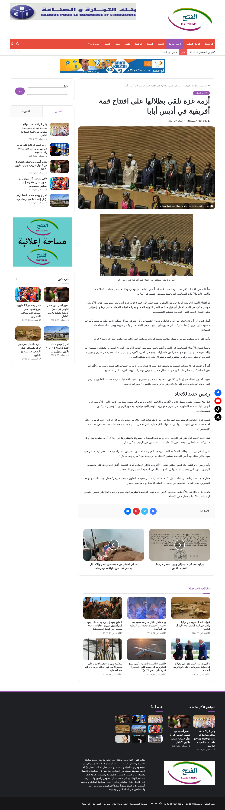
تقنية (127, 43)
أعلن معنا (86, 803)
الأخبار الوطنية (193, 43)
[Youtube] (217, 400)
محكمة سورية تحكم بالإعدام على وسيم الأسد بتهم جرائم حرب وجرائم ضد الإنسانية (103, 667)
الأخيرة (26, 111)
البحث (66, 85)
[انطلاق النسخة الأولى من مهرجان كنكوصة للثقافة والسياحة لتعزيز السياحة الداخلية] (155, 739)
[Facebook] (217, 392)
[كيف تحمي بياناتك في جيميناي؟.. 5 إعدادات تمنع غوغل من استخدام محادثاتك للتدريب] (138, 739)
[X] (217, 417)
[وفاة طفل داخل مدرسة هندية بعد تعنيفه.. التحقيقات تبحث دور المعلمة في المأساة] (146, 608)
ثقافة (117, 43)
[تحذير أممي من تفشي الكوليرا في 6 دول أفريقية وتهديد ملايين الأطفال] (59, 166)
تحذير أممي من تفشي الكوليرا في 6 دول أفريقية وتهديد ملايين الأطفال (31, 165)
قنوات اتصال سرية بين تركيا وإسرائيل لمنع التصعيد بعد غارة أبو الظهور (192, 625)
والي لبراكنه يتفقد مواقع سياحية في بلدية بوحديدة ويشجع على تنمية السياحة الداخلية (204, 738)
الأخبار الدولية (175, 43)
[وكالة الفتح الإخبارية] (189, 19)
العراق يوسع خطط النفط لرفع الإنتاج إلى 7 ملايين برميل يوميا (57, 347)
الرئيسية (209, 43)
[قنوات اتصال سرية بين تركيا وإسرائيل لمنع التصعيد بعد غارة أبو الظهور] (190, 608)
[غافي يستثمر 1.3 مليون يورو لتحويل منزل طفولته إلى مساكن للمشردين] (59, 183)
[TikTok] (217, 409)
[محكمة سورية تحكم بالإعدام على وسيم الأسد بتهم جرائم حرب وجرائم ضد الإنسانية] (102, 649)
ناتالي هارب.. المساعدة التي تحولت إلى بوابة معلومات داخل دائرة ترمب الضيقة (191, 667)
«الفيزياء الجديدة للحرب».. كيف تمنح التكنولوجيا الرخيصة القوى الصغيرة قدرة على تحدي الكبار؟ (147, 667)
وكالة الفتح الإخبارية (198, 120)
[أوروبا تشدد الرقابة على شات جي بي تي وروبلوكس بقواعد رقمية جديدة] (59, 149)
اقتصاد (161, 43)
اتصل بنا (97, 803)
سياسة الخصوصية (138, 803)
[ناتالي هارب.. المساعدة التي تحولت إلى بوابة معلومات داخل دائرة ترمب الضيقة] (190, 649)
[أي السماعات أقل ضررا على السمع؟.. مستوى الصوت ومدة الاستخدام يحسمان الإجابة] (122, 739)
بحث (20, 91)
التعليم (107, 43)
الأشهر (58, 111)
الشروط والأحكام (120, 803)
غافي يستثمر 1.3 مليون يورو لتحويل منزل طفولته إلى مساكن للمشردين (33, 182)
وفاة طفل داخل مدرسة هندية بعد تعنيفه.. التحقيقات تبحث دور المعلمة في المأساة (148, 625)
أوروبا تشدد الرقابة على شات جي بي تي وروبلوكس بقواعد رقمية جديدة (32, 148)
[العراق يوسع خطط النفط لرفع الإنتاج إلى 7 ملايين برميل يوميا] (59, 200)
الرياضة (138, 43)
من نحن (106, 803)
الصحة (150, 43)
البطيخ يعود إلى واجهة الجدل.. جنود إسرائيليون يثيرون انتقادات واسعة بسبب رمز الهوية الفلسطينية (104, 625)
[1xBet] (112, 66)
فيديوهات (94, 43)
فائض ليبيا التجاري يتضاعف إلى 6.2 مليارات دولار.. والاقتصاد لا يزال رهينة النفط (139, 52)
